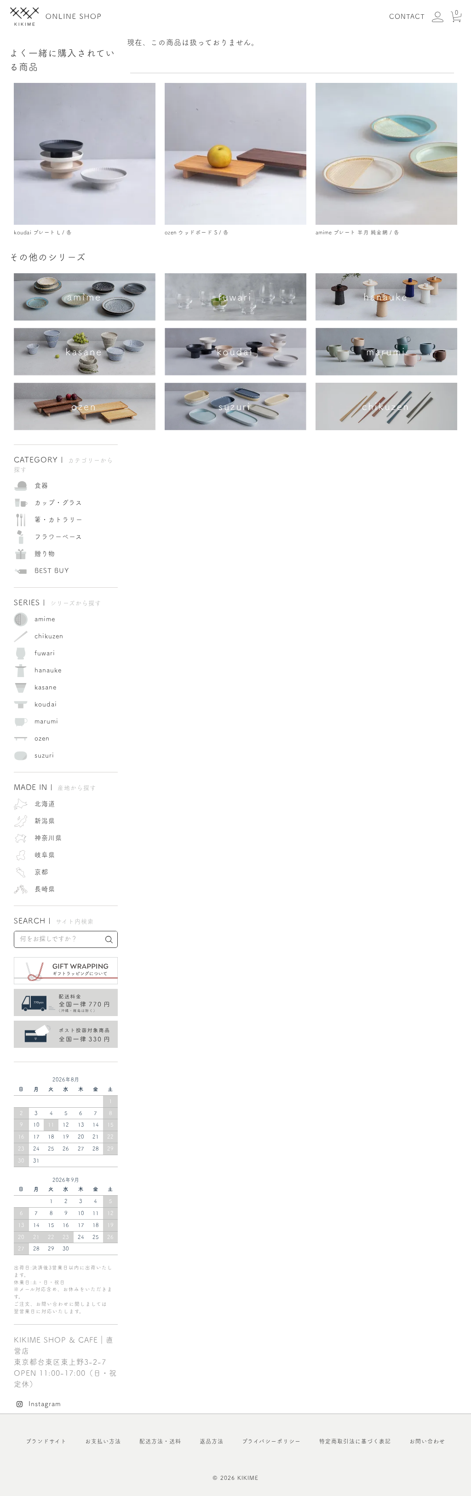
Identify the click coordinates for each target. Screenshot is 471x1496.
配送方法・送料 (160, 1441)
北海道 (44, 804)
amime (44, 619)
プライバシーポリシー (271, 1441)
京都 (41, 872)
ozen (42, 738)
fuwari (44, 653)
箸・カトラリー (58, 519)
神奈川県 (48, 838)
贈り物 (44, 553)
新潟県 (44, 821)
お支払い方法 (103, 1441)
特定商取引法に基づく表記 (355, 1441)
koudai (45, 704)
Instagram (45, 1403)
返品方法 (212, 1441)
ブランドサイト (46, 1441)
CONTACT (407, 16)
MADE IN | (55, 787)
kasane (45, 687)
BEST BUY (51, 570)
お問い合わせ (427, 1441)
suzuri (44, 755)
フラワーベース (58, 536)
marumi (46, 721)
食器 (41, 485)
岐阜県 (44, 855)
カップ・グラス (58, 502)
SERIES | (57, 602)
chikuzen (48, 636)
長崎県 (44, 889)
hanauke (48, 670)
